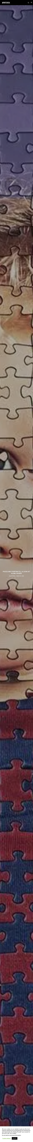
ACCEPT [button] (14, 1138)
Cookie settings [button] (6, 1138)
